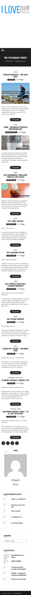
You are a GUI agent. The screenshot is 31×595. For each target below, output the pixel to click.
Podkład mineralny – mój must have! (15, 75)
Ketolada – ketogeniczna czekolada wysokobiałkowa (18, 574)
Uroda (15, 72)
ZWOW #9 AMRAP (16, 561)
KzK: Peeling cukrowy (15, 319)
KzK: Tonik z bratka (15, 221)
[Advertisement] (15, 29)
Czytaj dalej (15, 119)
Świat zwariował (15, 511)
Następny (17, 443)
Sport (16, 377)
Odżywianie (11, 377)
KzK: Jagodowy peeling (15, 252)
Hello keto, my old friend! (18, 579)
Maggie (21, 79)
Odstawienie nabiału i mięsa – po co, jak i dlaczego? (15, 412)
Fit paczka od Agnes (17, 523)
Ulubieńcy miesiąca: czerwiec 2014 (15, 380)
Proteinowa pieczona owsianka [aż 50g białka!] (18, 568)
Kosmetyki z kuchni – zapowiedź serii (15, 349)
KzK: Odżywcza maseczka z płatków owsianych (15, 284)
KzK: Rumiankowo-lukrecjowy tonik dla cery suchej (15, 176)
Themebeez (17, 593)
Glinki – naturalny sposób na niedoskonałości (15, 128)
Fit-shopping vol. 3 (16, 517)
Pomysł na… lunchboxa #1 (18, 499)
